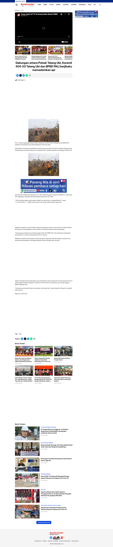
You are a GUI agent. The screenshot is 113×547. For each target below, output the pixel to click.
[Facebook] (17, 75)
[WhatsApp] (26, 75)
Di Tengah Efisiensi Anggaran (48, 427)
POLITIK (51, 4)
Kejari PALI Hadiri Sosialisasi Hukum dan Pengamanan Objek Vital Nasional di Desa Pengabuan (23, 359)
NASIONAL (66, 4)
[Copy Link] (30, 75)
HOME (39, 4)
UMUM (45, 4)
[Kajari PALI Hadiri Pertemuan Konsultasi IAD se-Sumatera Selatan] (63, 371)
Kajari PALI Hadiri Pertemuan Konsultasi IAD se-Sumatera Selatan (62, 379)
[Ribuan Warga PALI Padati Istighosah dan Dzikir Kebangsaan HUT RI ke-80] (44, 351)
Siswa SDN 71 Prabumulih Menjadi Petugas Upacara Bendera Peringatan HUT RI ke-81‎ (55, 477)
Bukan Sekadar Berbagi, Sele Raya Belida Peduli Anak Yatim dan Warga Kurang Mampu (56, 446)
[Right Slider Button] (72, 53)
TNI (94, 4)
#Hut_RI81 (43, 489)
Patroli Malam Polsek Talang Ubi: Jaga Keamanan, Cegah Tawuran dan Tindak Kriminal (23, 379)
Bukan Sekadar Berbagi (47, 442)
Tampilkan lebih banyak (44, 522)
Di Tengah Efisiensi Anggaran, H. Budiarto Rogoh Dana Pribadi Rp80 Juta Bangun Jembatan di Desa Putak (54, 431)
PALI (20, 334)
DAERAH (58, 4)
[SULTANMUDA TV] (28, 5)
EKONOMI (73, 4)
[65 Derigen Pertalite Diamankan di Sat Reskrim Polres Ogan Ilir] (27, 465)
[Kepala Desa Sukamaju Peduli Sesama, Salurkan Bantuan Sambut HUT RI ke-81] (27, 511)
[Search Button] (100, 4)
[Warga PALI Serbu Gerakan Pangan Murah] (63, 351)
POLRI (89, 4)
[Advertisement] (43, 100)
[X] (20, 75)
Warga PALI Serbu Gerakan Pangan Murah (62, 359)
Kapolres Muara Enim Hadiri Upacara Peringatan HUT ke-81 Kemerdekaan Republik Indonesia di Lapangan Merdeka (56, 493)
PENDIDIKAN (82, 4)
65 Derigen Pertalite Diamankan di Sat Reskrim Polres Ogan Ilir (56, 459)
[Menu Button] (16, 4)
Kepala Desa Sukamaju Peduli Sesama (51, 505)
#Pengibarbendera (46, 474)
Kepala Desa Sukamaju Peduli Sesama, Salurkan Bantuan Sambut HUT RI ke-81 (54, 508)
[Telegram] (23, 75)
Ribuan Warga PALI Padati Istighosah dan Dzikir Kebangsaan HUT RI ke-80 (42, 359)
